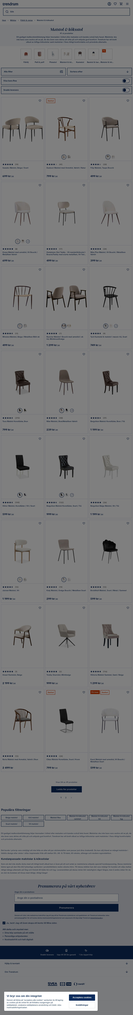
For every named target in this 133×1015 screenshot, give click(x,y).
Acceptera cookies (82, 997)
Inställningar (82, 1005)
